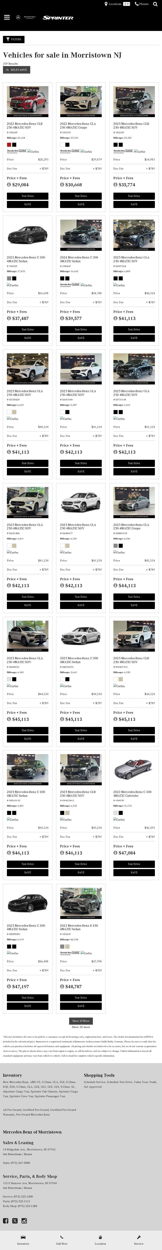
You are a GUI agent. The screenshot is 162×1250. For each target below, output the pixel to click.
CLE (62, 1082)
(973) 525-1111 (21, 1201)
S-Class (65, 1086)
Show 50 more (81, 1027)
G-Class (21, 1086)
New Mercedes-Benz (15, 1082)
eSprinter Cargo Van (16, 1091)
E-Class (70, 1082)
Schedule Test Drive (119, 1082)
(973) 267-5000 (20, 1162)
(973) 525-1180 (28, 1206)
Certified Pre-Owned (36, 1109)
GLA (30, 1086)
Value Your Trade (145, 1082)
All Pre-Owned (12, 1109)
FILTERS (16, 39)
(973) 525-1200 (23, 1196)
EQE (5, 1086)
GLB (36, 1086)
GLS (56, 1086)
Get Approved (93, 1086)
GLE (50, 1086)
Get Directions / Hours (17, 1154)
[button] (155, 4)
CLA (55, 1082)
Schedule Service (94, 1082)
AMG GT (35, 1082)
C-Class (46, 1082)
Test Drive (28, 196)
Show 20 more (81, 1021)
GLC (43, 1086)
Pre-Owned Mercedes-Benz (33, 1114)
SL (72, 1086)
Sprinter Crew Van (21, 1096)
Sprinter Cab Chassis (44, 1091)
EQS (12, 1086)
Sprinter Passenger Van (50, 1096)
